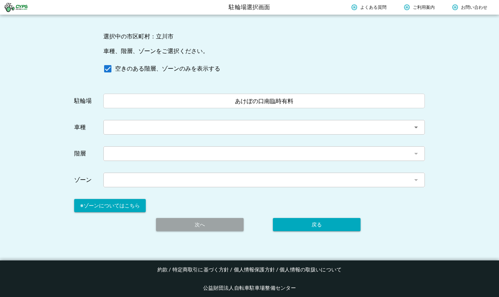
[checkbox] (160, 68)
